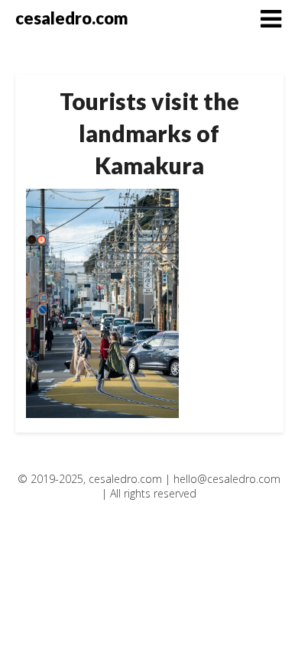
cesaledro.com (71, 18)
